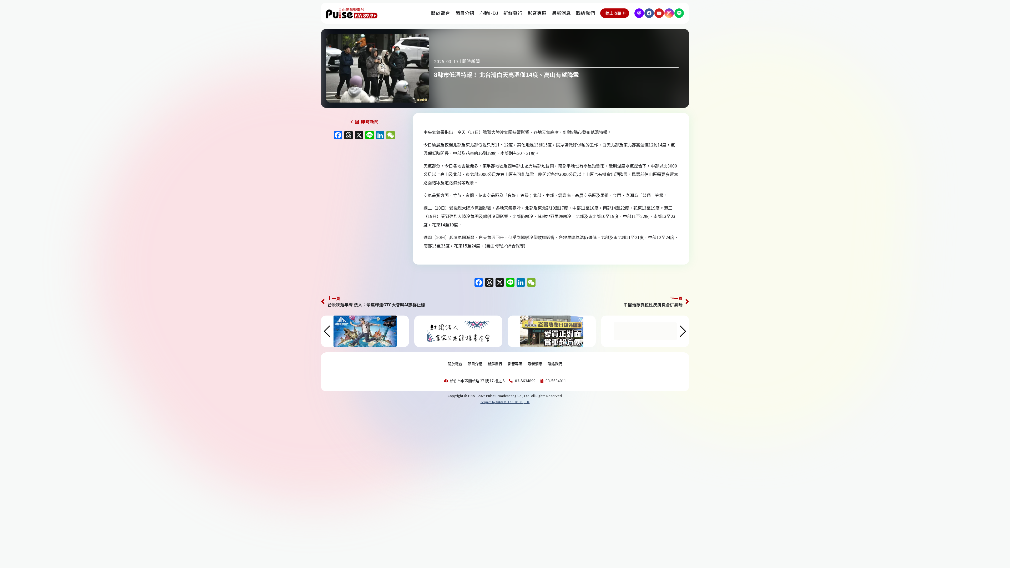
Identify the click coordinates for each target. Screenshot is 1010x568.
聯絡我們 (585, 13)
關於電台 (440, 13)
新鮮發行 (512, 13)
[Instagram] (669, 13)
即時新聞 (471, 61)
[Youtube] (659, 13)
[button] (682, 331)
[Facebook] (649, 13)
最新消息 (561, 13)
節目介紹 (464, 13)
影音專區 (537, 13)
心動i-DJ (488, 13)
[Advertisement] (364, 187)
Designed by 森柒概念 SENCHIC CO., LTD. (505, 402)
